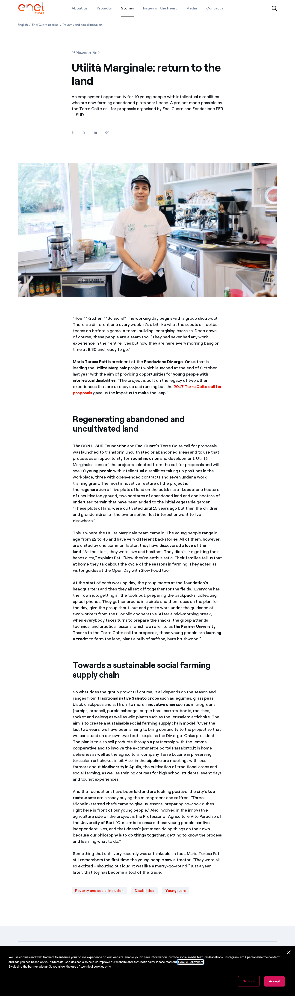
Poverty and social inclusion (99, 890)
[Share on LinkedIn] (95, 132)
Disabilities (144, 890)
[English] (31, 8)
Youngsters (175, 890)
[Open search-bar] (274, 8)
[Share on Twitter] (84, 132)
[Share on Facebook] (73, 132)
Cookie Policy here (190, 962)
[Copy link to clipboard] (106, 132)
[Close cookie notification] (289, 952)
